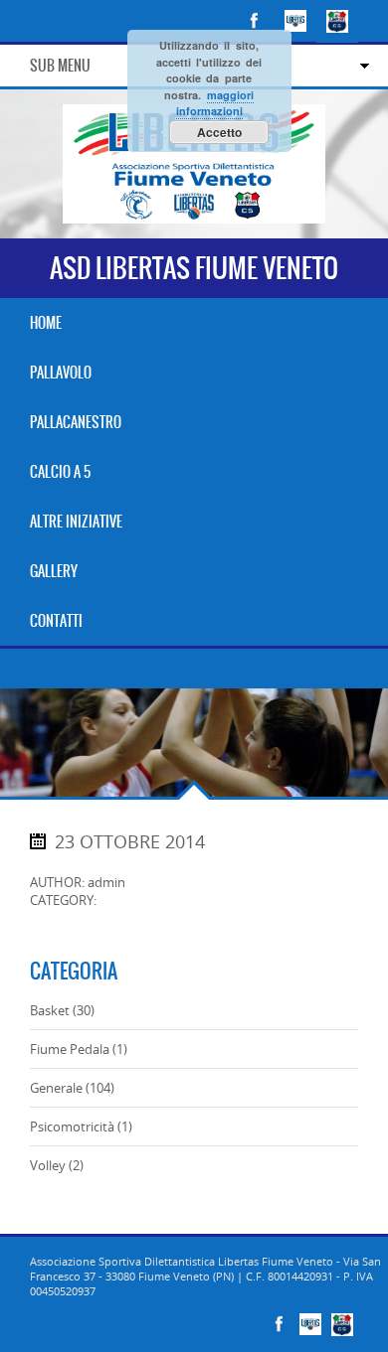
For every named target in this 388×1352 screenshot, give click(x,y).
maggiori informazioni (215, 103)
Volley (48, 1165)
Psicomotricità (72, 1126)
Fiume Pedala (69, 1049)
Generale (56, 1088)
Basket (50, 1010)
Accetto (219, 132)
